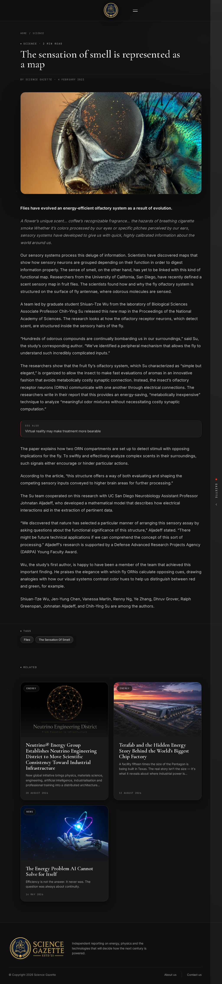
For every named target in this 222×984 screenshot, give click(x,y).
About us (170, 974)
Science (38, 33)
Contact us (194, 974)
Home (23, 33)
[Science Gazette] (111, 10)
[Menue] (135, 10)
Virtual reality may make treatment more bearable (63, 428)
